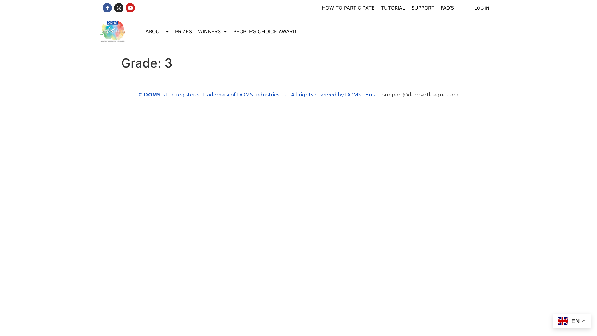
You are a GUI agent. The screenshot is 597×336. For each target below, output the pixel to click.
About (154, 31)
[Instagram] (118, 7)
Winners (209, 31)
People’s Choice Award (264, 31)
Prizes (183, 31)
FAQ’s (447, 8)
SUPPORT (422, 8)
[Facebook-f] (107, 7)
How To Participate (348, 8)
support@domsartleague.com (420, 95)
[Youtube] (130, 7)
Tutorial (393, 8)
